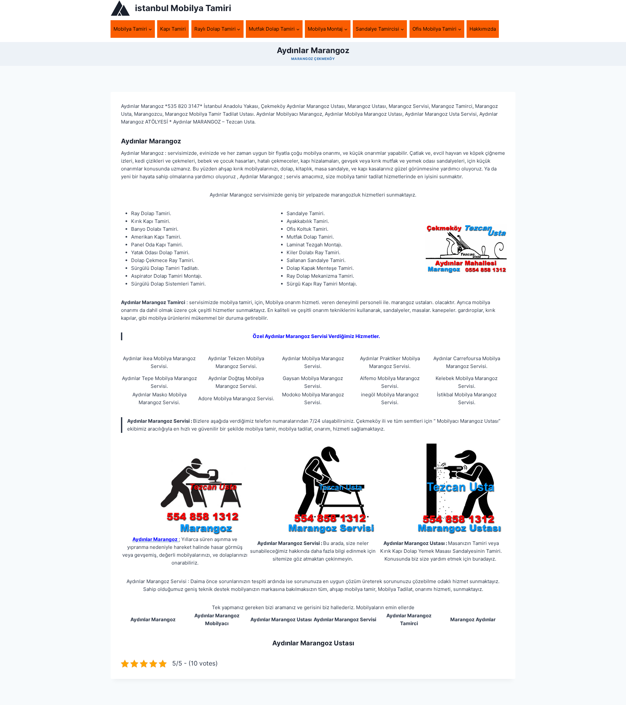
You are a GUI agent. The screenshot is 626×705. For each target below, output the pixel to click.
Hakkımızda (483, 29)
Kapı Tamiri (173, 29)
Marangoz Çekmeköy (313, 59)
